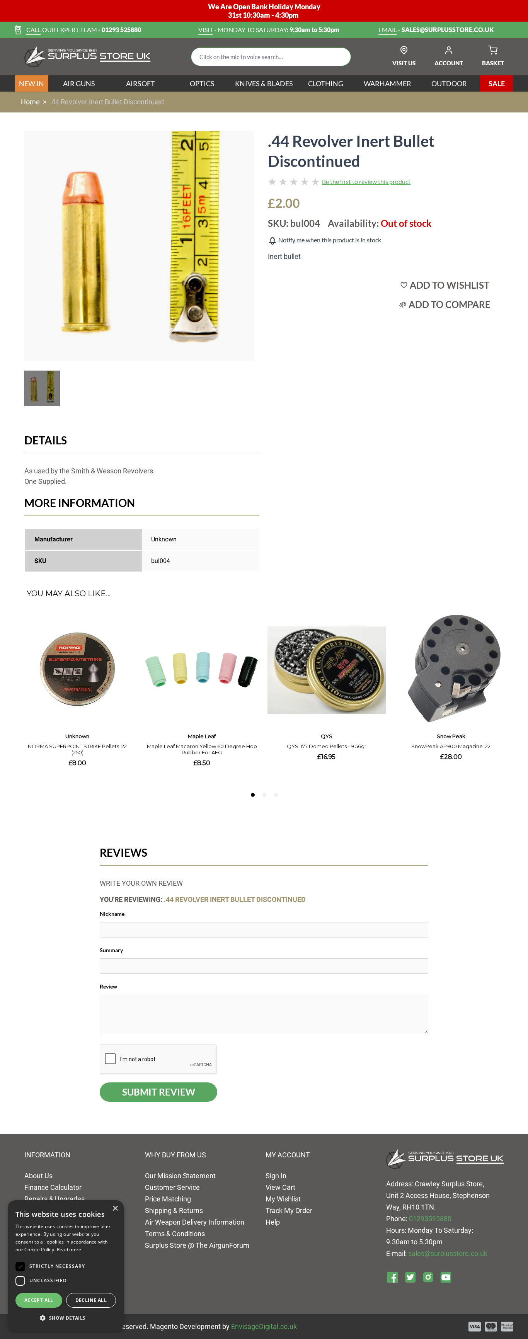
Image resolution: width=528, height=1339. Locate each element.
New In (31, 83)
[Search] (339, 57)
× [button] (115, 1208)
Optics (202, 83)
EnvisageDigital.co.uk (264, 1326)
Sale (497, 83)
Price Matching (168, 1199)
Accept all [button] (38, 1300)
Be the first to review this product (366, 181)
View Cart (280, 1187)
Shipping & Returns (174, 1210)
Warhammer (387, 83)
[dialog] (66, 1265)
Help (273, 1222)
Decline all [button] (91, 1300)
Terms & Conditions (175, 1234)
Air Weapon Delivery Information (194, 1222)
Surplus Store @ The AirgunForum (197, 1245)
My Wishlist (283, 1199)
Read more (69, 1249)
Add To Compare (450, 304)
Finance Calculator (53, 1187)
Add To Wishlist (449, 285)
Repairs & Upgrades (54, 1199)
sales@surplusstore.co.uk (447, 1253)
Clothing (325, 83)
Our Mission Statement (180, 1176)
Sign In (276, 1176)
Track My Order (289, 1210)
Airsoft (140, 83)
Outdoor (449, 83)
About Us (38, 1176)
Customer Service (172, 1187)
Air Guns (79, 83)
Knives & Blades (264, 83)
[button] (65, 1318)
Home (30, 102)
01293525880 (430, 1219)
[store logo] (87, 56)
